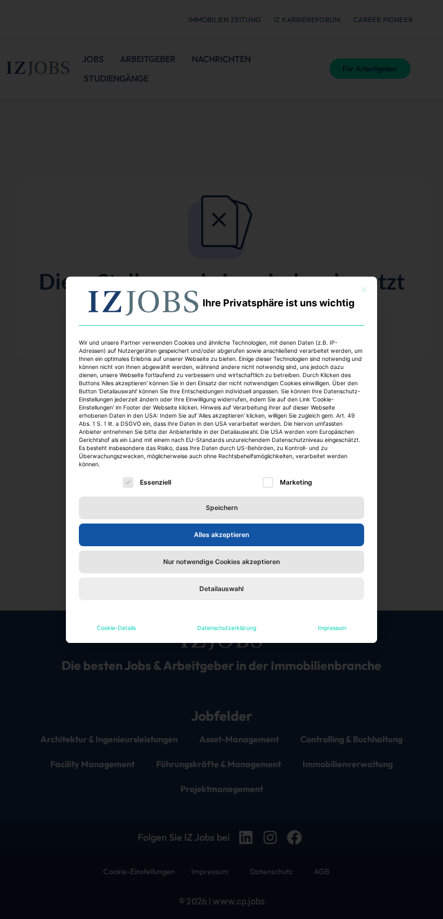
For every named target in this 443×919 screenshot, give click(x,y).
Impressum (332, 628)
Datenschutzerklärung (226, 628)
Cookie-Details (116, 628)
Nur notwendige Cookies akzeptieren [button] (221, 562)
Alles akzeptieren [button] (221, 535)
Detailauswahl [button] (221, 589)
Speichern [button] (222, 508)
